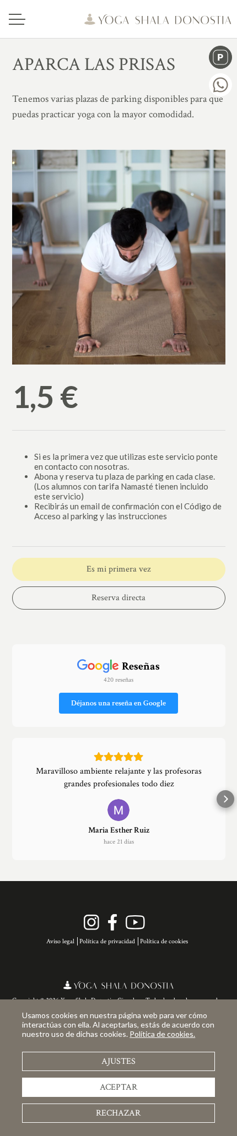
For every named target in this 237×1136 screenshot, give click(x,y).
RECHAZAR (118, 1113)
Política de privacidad (107, 941)
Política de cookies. (162, 1034)
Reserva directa (118, 598)
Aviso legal (60, 941)
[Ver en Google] (118, 810)
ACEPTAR (118, 1087)
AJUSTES (118, 1061)
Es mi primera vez (118, 569)
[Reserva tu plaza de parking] (220, 57)
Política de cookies (164, 941)
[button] (12, 799)
